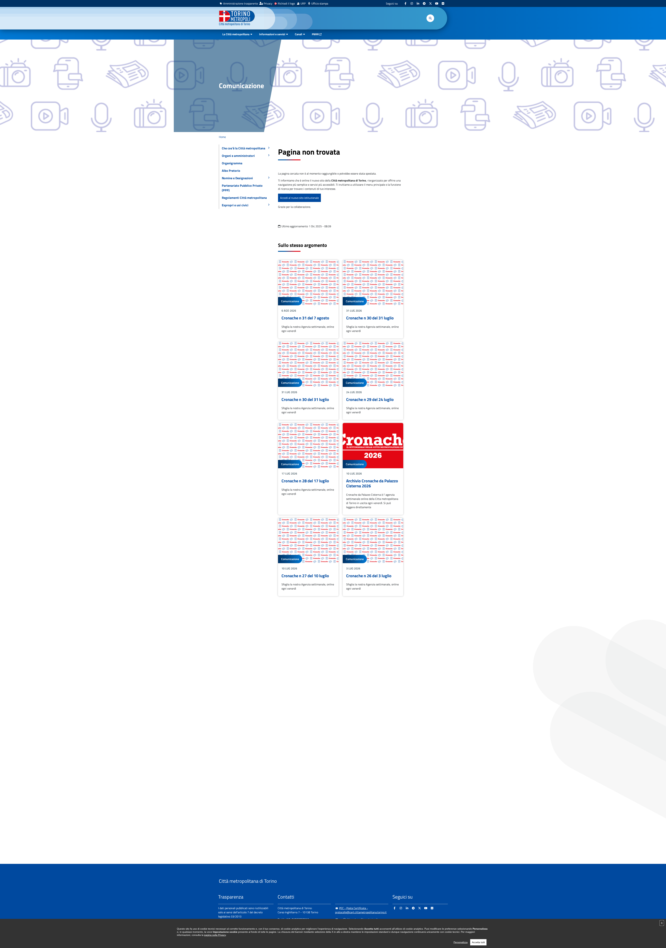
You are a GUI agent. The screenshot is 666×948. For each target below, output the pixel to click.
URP (303, 3)
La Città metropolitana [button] (235, 34)
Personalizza (461, 942)
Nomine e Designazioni (237, 178)
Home (222, 137)
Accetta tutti (478, 942)
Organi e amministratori (238, 155)
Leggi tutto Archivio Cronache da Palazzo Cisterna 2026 (373, 469)
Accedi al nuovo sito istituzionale (299, 198)
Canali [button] (298, 34)
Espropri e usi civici (235, 205)
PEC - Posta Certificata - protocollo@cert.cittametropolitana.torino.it (361, 910)
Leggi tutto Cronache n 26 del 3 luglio (373, 557)
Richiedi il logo (286, 3)
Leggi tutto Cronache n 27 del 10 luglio (308, 557)
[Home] (238, 18)
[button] (430, 18)
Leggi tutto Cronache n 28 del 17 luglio (308, 469)
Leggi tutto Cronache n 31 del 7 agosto (308, 299)
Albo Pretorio (231, 170)
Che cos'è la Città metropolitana (243, 148)
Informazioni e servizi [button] (272, 34)
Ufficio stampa (319, 3)
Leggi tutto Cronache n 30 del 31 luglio (373, 299)
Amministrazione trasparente (240, 3)
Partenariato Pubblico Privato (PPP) (242, 188)
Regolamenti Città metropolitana (244, 197)
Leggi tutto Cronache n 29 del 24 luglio (373, 381)
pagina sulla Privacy (215, 935)
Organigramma (232, 163)
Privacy (268, 3)
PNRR (315, 34)
